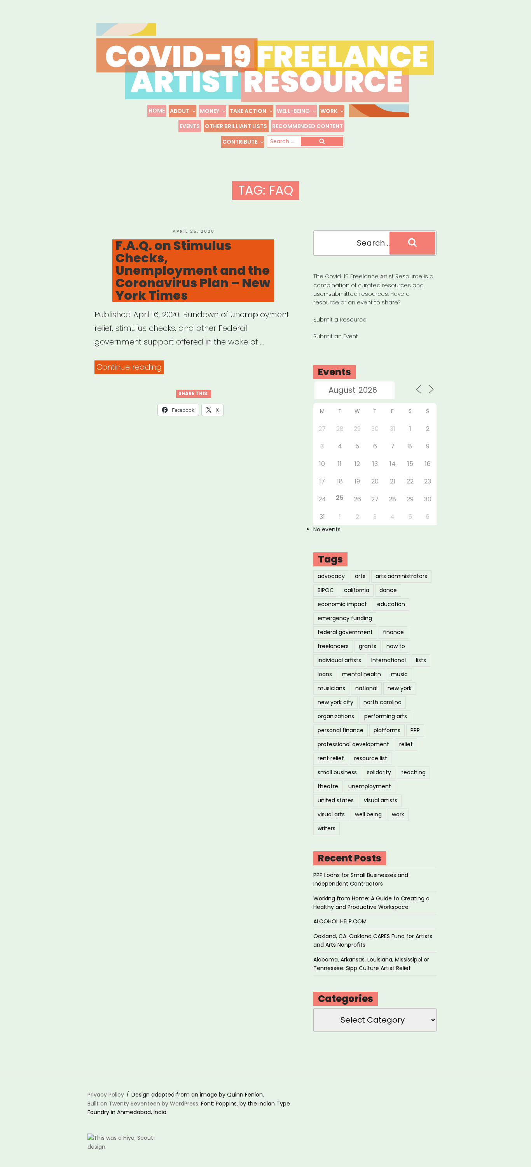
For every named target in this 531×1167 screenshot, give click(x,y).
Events (190, 126)
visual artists (380, 800)
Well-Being (293, 111)
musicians (331, 688)
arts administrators (401, 576)
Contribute (239, 142)
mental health (361, 674)
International (388, 660)
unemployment (369, 786)
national (366, 688)
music (399, 674)
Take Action (248, 111)
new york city (335, 702)
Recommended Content (307, 126)
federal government (345, 632)
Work (328, 111)
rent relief (331, 758)
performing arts (385, 716)
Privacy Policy (105, 1094)
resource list (370, 758)
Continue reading (130, 367)
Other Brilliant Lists (236, 126)
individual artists (339, 660)
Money (209, 111)
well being (368, 814)
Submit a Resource (340, 319)
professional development (353, 744)
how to (395, 646)
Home (156, 110)
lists (421, 660)
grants (367, 646)
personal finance (340, 730)
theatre (328, 786)
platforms (387, 730)
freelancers (333, 646)
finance (393, 632)
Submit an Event (335, 336)
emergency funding (345, 618)
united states (336, 800)
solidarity (379, 772)
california (356, 590)
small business (337, 772)
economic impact (342, 604)
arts (360, 576)
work (398, 814)
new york (400, 688)
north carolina (382, 702)
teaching (413, 772)
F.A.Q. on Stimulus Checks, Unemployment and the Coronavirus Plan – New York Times (192, 270)
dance (388, 590)
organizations (336, 716)
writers (326, 828)
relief (406, 744)
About (179, 111)
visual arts (331, 814)
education (391, 604)
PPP (415, 730)
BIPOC (326, 590)
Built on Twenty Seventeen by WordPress (142, 1103)
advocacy (331, 576)
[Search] (322, 142)
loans (325, 674)
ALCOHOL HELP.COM (340, 921)
